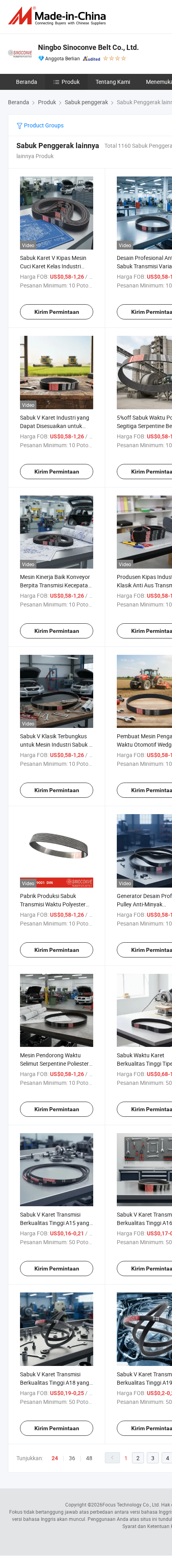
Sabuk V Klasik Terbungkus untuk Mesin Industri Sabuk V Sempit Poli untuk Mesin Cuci (56, 744)
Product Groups (43, 125)
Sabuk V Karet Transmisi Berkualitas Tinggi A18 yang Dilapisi (54, 1382)
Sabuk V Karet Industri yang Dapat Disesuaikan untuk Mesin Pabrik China (54, 426)
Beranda (26, 81)
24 (55, 1458)
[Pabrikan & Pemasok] (58, 15)
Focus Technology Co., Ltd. (131, 1504)
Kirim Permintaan (56, 312)
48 (89, 1458)
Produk (71, 81)
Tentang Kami (113, 81)
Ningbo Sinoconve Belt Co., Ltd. (88, 47)
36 (72, 1458)
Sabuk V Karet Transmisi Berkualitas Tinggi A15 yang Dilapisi (54, 1223)
